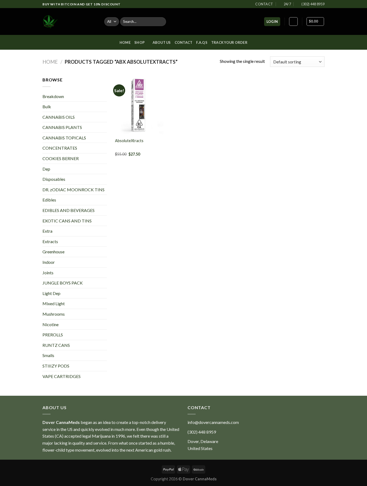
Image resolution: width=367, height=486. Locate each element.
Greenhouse (53, 251)
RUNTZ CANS (56, 345)
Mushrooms (53, 313)
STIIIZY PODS (55, 365)
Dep (46, 168)
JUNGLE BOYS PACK (62, 282)
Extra (47, 230)
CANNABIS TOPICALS (64, 137)
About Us (162, 42)
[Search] (160, 21)
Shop (139, 42)
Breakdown (53, 96)
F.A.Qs (201, 42)
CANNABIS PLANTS (62, 127)
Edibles (49, 199)
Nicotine (50, 324)
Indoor (48, 262)
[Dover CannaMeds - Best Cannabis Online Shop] (69, 21)
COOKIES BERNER (60, 158)
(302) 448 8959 (202, 431)
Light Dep (51, 293)
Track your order (229, 42)
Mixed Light (53, 303)
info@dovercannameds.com (213, 422)
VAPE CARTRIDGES (61, 376)
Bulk (46, 106)
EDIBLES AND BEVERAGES (68, 210)
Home (125, 42)
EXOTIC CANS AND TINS (67, 220)
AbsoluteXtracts (129, 140)
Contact (184, 42)
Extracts (50, 241)
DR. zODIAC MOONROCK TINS (73, 189)
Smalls (48, 355)
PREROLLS (52, 334)
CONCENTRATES (59, 147)
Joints (47, 272)
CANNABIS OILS (58, 117)
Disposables (53, 179)
